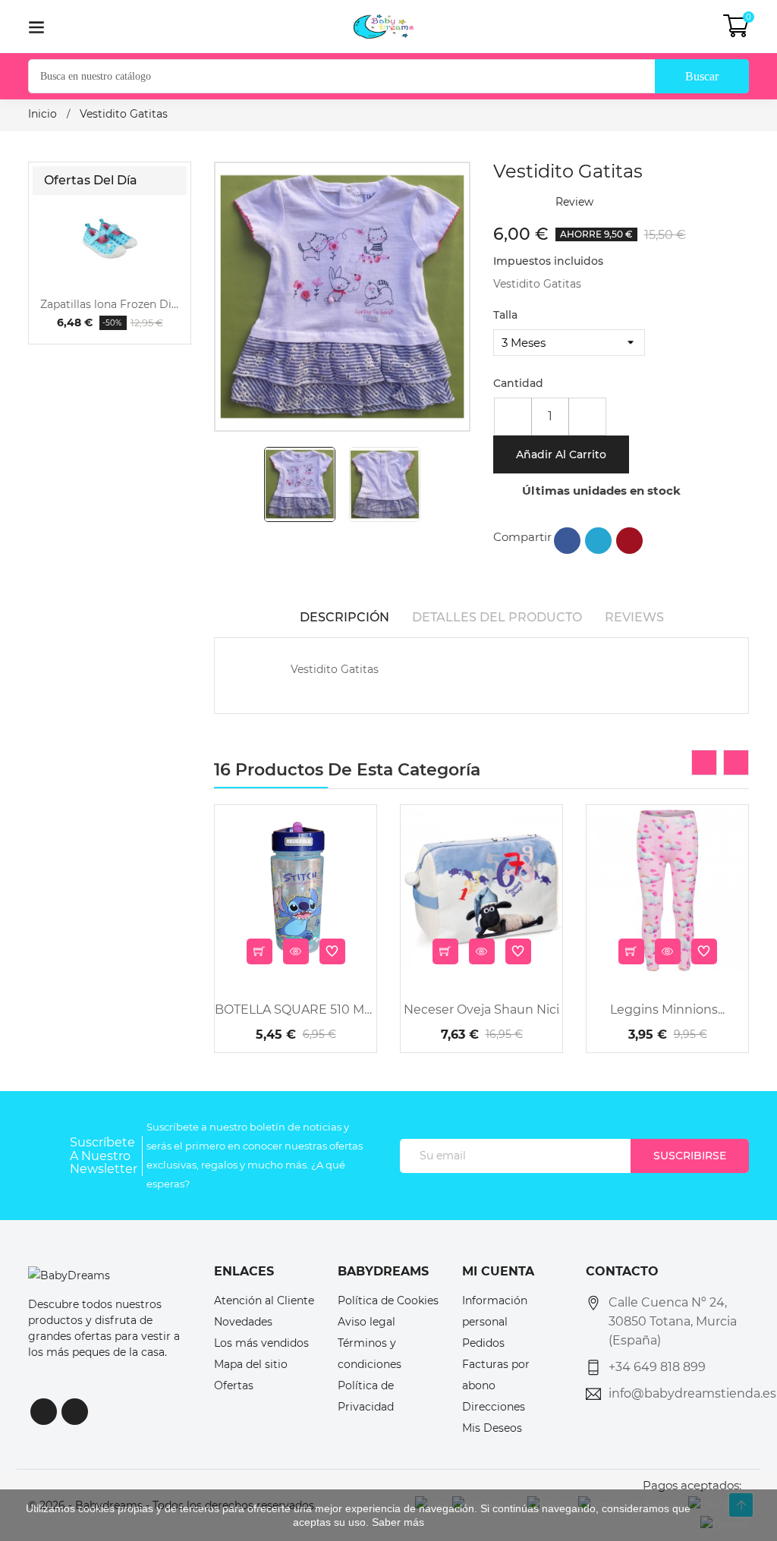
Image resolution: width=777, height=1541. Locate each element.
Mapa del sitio (251, 1364)
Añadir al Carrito (561, 454)
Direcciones (493, 1407)
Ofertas (233, 1385)
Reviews (634, 617)
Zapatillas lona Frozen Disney (109, 304)
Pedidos (483, 1343)
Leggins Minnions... (667, 1009)
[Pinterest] (629, 540)
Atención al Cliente (264, 1300)
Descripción (344, 617)
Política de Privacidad (366, 1396)
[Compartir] (567, 540)
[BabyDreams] (69, 1275)
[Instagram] (74, 1411)
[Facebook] (43, 1411)
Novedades (243, 1322)
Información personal (494, 1311)
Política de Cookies (388, 1300)
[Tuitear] (598, 540)
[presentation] (704, 762)
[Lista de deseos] (332, 951)
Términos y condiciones (369, 1353)
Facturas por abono (496, 1374)
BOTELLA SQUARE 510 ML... (295, 1009)
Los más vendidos (261, 1343)
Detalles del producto (497, 617)
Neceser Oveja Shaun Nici (481, 1009)
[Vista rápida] (296, 951)
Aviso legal (366, 1322)
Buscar (702, 76)
